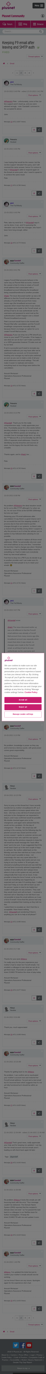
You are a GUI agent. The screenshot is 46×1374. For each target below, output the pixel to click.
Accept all (23, 700)
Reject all (23, 707)
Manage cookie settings (23, 714)
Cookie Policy (31, 692)
